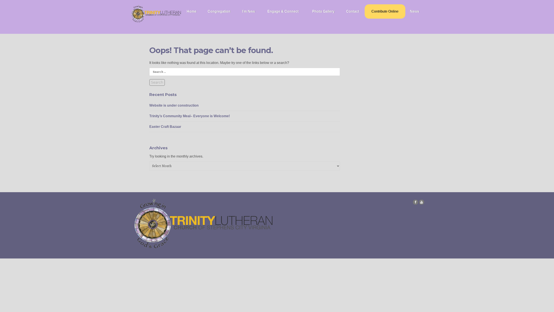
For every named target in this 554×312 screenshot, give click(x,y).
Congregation (219, 11)
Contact (352, 11)
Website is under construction (174, 105)
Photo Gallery (323, 11)
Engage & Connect (283, 11)
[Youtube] (421, 202)
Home (191, 11)
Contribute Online (384, 11)
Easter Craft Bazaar (165, 126)
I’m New (248, 11)
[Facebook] (415, 202)
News (414, 11)
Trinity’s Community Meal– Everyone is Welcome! (189, 116)
